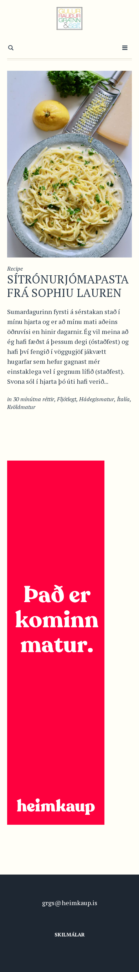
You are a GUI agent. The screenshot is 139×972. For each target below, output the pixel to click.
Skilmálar (70, 934)
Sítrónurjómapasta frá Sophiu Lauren (67, 286)
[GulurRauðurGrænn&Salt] (70, 18)
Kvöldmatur (21, 407)
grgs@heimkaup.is (69, 902)
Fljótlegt (66, 399)
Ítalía (123, 399)
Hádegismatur (96, 399)
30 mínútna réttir (33, 399)
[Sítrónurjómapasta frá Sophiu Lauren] (69, 163)
